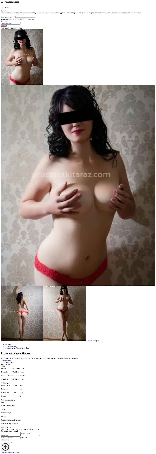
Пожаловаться (6, 360)
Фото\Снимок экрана (8, 19)
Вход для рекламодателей (10, 2)
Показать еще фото (92, 341)
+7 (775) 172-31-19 (7, 362)
